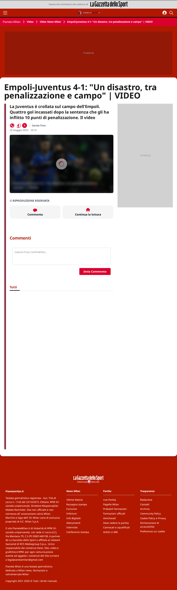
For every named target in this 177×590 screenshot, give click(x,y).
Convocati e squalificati (116, 527)
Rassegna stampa (76, 504)
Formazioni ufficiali (114, 513)
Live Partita (109, 499)
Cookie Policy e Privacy (153, 518)
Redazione (146, 499)
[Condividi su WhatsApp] (12, 125)
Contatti (144, 504)
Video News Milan (50, 21)
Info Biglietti (73, 518)
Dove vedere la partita (116, 523)
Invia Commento (94, 271)
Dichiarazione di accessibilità (149, 524)
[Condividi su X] (24, 125)
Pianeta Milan (12, 22)
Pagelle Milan (111, 504)
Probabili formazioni (115, 509)
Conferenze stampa (77, 532)
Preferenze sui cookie (152, 531)
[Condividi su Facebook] (18, 125)
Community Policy (150, 513)
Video (30, 21)
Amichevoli (109, 518)
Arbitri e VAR (110, 532)
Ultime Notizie (74, 499)
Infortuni (71, 513)
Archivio (145, 509)
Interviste (71, 527)
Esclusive (71, 509)
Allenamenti (73, 523)
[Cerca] (171, 12)
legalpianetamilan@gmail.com (25, 559)
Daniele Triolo (39, 125)
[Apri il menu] (5, 12)
